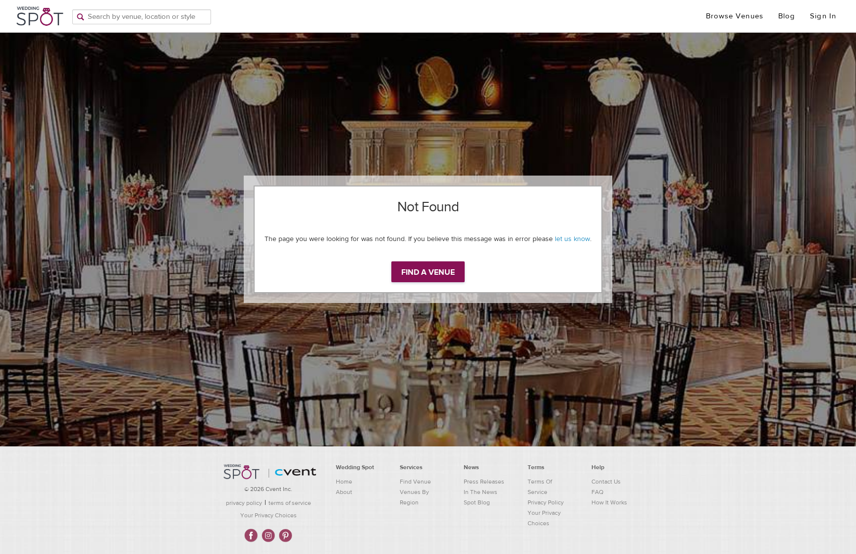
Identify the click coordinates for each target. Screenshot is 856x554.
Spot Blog (477, 502)
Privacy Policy (546, 502)
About (344, 492)
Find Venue (415, 482)
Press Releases (484, 482)
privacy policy (244, 503)
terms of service (289, 503)
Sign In (823, 16)
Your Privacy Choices (268, 515)
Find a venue (428, 272)
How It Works (609, 502)
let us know (572, 239)
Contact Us (606, 482)
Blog (786, 16)
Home (344, 482)
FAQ (597, 492)
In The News (480, 492)
